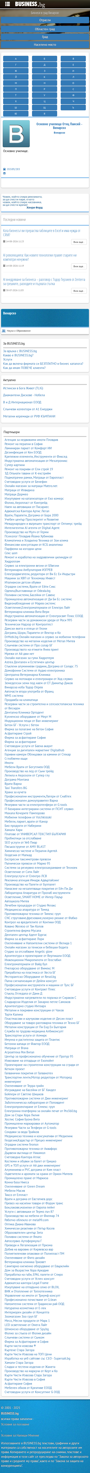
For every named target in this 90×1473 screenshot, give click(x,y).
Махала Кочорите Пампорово (25, 813)
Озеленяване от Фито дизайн (25, 1258)
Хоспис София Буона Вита (22, 1119)
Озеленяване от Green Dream (25, 1186)
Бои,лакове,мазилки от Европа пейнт (30, 1207)
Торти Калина (14, 1014)
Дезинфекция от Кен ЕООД (23, 452)
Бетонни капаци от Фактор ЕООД (27, 1044)
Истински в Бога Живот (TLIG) (23, 388)
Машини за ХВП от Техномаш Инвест (30, 578)
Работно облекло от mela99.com (27, 1220)
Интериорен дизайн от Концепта (27, 1312)
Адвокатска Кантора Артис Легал (27, 511)
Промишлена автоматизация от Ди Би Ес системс (38, 599)
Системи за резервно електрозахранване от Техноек (41, 868)
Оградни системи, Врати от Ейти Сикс (30, 587)
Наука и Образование (19, 330)
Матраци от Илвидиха (19, 490)
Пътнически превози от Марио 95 (27, 863)
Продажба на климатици (21, 700)
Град (45, 37)
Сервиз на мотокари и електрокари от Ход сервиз (39, 679)
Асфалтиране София (18, 1384)
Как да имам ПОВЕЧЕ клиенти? (24, 368)
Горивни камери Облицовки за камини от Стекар (38, 754)
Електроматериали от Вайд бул (26, 964)
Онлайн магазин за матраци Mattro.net (31, 486)
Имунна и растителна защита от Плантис (32, 1040)
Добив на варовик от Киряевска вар (29, 1249)
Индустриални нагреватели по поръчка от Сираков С (40, 998)
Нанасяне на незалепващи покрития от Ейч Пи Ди (39, 889)
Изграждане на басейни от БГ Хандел (30, 1090)
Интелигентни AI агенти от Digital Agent (32, 528)
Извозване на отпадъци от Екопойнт (29, 1061)
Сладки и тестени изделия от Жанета (30, 1367)
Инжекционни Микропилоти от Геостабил (33, 960)
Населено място (45, 45)
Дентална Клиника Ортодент (24, 712)
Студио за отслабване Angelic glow (28, 951)
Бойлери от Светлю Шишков (24, 1094)
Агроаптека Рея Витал (19, 1052)
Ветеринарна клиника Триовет (25, 1262)
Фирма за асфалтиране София (25, 738)
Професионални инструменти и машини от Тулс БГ (39, 985)
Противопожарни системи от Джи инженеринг (36, 1098)
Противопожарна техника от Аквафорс (31, 1149)
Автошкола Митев (17, 901)
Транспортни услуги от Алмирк (26, 1035)
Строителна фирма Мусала (23, 931)
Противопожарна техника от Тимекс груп (33, 914)
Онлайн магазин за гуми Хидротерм (29, 658)
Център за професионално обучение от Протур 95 (39, 1056)
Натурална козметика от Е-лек (25, 1308)
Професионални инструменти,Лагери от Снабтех (38, 796)
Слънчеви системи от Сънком (24, 1337)
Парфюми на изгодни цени (23, 549)
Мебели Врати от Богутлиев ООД (27, 767)
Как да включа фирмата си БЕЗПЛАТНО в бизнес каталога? (43, 364)
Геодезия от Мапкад (18, 855)
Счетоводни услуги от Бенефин (26, 482)
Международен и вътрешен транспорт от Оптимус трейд (43, 524)
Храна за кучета (15, 792)
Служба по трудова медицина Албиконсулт (34, 1031)
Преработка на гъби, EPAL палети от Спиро (34, 1274)
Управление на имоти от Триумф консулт (32, 1295)
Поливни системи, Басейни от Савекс (30, 595)
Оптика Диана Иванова (20, 1224)
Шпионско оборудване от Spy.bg (27, 1329)
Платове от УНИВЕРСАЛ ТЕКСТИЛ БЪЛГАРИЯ (35, 834)
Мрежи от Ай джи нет (19, 654)
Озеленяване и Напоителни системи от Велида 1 (38, 943)
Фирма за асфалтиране (20, 742)
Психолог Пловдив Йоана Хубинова (29, 536)
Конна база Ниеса (17, 1182)
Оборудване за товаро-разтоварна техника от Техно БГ (42, 1023)
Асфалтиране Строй (18, 733)
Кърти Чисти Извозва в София (25, 1379)
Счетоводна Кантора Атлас (23, 1157)
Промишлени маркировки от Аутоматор (32, 1123)
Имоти (9, 763)
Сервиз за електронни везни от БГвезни (32, 566)
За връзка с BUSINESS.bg (20, 351)
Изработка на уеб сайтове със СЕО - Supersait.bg (37, 1358)
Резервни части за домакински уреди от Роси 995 (38, 620)
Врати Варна (13, 784)
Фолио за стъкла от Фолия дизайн (28, 1333)
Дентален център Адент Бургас (26, 935)
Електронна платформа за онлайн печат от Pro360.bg (41, 1111)
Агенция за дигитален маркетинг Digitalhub (34, 750)
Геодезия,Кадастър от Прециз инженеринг (33, 1140)
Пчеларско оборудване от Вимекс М (29, 968)
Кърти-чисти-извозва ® (20, 1346)
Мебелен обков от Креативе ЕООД (28, 1388)
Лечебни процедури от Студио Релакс (30, 905)
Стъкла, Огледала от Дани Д (23, 993)
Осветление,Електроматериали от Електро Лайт (37, 608)
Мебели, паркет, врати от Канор (26, 821)
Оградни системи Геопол (22, 1144)
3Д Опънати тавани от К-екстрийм (28, 473)
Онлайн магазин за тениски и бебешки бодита (36, 947)
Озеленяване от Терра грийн (24, 1086)
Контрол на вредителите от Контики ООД (33, 922)
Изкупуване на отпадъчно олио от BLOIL (32, 1287)
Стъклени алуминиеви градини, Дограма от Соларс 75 (41, 666)
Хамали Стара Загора (19, 1363)
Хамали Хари (13, 830)
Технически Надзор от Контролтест (29, 624)
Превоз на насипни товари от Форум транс (34, 1203)
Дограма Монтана (17, 779)
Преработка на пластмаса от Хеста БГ (30, 972)
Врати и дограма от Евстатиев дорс (29, 1199)
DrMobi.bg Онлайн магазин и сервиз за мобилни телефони (45, 637)
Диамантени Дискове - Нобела (24, 395)
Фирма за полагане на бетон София (29, 729)
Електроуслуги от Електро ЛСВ (26, 876)
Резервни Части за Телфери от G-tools (30, 1128)
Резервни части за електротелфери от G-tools (36, 805)
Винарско (9, 313)
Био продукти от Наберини (23, 826)
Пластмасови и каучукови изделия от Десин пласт (39, 1019)
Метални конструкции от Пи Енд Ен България (35, 1027)
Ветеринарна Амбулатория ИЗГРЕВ (29, 570)
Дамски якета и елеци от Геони (26, 628)
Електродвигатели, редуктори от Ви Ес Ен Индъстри (40, 574)
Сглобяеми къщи (16, 759)
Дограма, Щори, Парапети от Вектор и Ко (33, 633)
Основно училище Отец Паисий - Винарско (59, 126)
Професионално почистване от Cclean (31, 1300)
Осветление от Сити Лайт (22, 872)
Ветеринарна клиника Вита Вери (27, 612)
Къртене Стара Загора (19, 1350)
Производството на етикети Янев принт (32, 649)
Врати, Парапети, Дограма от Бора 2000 (31, 515)
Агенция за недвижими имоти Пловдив (31, 440)
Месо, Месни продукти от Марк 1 (27, 1321)
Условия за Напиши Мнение (20, 1435)
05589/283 (13, 169)
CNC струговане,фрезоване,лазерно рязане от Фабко (41, 918)
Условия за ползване (15, 1424)
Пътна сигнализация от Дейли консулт (31, 981)
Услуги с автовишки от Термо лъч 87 (29, 1212)
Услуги (7, 359)
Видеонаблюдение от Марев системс (30, 603)
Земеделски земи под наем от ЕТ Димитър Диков (39, 683)
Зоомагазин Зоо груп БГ (21, 1316)
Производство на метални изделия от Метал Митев (40, 641)
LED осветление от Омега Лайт (26, 1325)
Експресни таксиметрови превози (28, 859)
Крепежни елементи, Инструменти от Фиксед (36, 456)
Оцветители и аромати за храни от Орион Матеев (38, 1174)
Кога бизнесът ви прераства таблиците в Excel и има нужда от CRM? (41, 232)
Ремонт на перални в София (23, 444)
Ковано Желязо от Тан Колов (24, 926)
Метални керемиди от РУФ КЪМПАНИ (29, 416)
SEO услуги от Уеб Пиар (21, 842)
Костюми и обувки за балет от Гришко (30, 1161)
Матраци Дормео (16, 494)
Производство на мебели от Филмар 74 (32, 1216)
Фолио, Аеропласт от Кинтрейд (26, 503)
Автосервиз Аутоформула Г (23, 1241)
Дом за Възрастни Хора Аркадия (27, 1270)
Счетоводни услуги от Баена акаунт (29, 746)
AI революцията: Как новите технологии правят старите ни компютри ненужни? (40, 257)
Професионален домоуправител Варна (31, 800)
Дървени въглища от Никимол (25, 1153)
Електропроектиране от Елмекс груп (30, 1107)
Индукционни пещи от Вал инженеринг (31, 721)
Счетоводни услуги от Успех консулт (29, 1279)
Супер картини (15, 465)
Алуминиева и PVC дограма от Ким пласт (33, 1170)
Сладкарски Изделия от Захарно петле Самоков (37, 1002)
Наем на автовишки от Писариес (27, 507)
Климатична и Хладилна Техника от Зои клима (36, 540)
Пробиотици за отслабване (23, 838)
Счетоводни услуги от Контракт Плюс (30, 989)
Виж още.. (79, 242)
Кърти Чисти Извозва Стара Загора (28, 1375)
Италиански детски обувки (23, 582)
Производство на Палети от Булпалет (30, 884)
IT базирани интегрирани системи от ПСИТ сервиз (39, 809)
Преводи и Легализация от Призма (28, 1245)
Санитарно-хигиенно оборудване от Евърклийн (37, 1266)
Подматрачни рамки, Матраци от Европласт (34, 477)
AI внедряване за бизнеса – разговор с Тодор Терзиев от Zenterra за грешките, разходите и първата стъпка (44, 281)
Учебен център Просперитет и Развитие (32, 519)
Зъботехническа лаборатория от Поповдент (34, 1102)
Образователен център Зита (24, 1233)
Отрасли (45, 20)
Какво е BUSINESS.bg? (18, 355)
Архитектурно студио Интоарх (25, 1006)
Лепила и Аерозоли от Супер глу (27, 775)
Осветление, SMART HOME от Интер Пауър (34, 897)
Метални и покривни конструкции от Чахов (34, 1010)
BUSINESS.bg (10, 1413)
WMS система (14, 696)
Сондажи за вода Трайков (22, 1132)
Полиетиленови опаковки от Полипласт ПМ (34, 1254)
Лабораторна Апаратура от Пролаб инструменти (37, 893)
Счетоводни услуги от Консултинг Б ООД (32, 1392)
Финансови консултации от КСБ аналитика (34, 545)
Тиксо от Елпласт (16, 1195)
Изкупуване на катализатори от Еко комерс (34, 498)
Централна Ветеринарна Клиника (27, 675)
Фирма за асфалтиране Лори (24, 939)
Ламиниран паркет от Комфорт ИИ (28, 448)
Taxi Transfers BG (16, 788)
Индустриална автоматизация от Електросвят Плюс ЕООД (44, 616)
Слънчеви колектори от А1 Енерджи (27, 409)
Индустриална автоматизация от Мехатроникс (36, 461)
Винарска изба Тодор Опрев (24, 687)
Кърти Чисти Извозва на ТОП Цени (28, 1354)
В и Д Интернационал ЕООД (22, 402)
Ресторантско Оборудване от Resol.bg (30, 977)
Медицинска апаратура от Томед (27, 910)
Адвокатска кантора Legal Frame (27, 1283)
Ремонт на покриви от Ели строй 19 (29, 469)
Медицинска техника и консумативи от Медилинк (39, 1136)
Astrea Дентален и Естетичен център (29, 662)
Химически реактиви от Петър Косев (29, 1228)
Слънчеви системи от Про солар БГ (29, 645)
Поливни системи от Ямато (23, 1237)
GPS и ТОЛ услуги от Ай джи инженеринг (32, 1165)
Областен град (45, 29)
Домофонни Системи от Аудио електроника (35, 670)
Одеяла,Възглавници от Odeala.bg (27, 591)
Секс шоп (11, 553)
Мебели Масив (15, 1191)
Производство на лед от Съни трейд (29, 771)
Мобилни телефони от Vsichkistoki (28, 817)
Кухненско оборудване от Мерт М (28, 717)
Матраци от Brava (16, 1048)
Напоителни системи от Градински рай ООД (34, 1304)
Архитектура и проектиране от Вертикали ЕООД (37, 956)
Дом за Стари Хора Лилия (22, 1115)
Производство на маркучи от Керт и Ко (31, 1371)
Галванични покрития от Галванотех (29, 1073)
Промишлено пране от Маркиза (26, 1178)
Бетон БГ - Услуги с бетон (22, 725)
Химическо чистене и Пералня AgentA (31, 851)
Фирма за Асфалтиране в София (26, 1342)
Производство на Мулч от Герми (27, 532)
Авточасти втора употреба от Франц (29, 691)
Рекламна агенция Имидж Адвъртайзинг (32, 880)
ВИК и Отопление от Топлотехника (28, 1291)
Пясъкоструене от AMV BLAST (25, 847)
